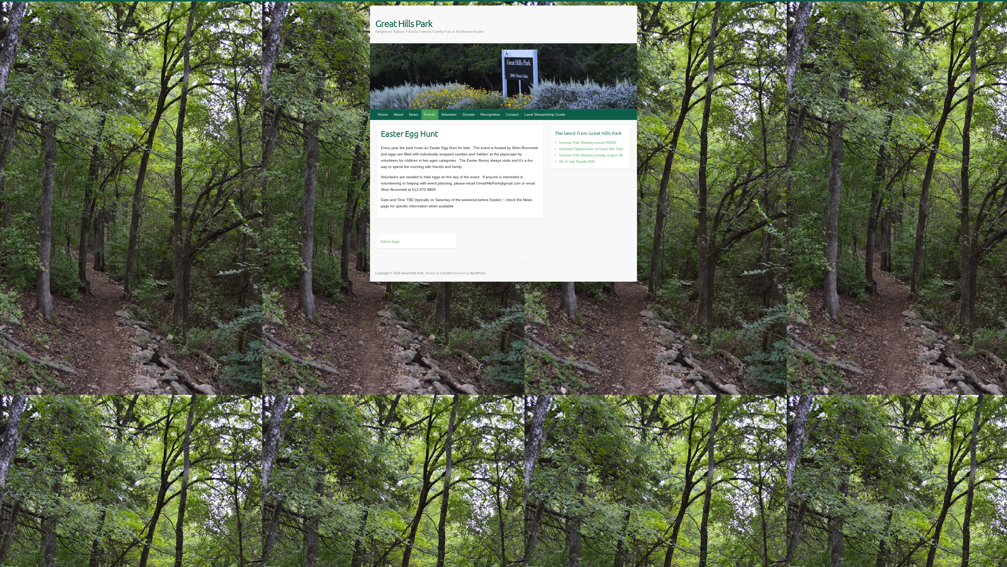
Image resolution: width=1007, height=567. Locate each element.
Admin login (390, 241)
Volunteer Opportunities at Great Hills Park (591, 149)
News (413, 114)
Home (383, 114)
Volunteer (449, 114)
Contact (512, 114)
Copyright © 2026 (388, 273)
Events (429, 114)
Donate (469, 114)
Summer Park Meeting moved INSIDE (588, 143)
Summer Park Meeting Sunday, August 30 (591, 155)
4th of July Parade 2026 (577, 162)
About (398, 114)
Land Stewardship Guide (544, 114)
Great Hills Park (403, 23)
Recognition (490, 114)
